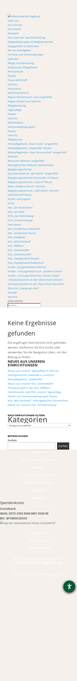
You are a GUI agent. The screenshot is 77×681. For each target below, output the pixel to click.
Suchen (12, 440)
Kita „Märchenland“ (19, 241)
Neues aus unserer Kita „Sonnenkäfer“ (31, 383)
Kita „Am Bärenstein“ (20, 207)
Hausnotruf (14, 88)
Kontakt (12, 292)
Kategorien (27, 419)
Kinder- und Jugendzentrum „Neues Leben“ (34, 275)
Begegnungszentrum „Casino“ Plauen (30, 182)
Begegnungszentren (20, 169)
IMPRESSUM (38, 533)
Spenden (13, 59)
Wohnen (13, 156)
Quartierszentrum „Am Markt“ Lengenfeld (33, 173)
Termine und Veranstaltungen (26, 54)
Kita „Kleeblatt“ (17, 237)
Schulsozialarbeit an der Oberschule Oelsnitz (35, 279)
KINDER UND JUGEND (38, 483)
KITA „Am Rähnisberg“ (21, 216)
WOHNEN (38, 468)
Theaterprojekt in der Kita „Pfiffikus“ (29, 388)
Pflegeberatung (17, 105)
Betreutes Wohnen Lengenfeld (26, 160)
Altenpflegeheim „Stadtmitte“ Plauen (30, 148)
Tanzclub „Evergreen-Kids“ (23, 288)
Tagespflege (15, 110)
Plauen (12, 75)
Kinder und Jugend (19, 199)
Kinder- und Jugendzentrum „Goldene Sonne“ (35, 271)
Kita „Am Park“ (16, 212)
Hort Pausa (14, 224)
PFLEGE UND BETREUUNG (38, 460)
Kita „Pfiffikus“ (16, 245)
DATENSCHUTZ (39, 541)
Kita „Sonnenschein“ (20, 254)
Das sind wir (15, 25)
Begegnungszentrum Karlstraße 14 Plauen (33, 177)
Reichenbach (15, 71)
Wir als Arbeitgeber (19, 50)
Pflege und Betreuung (21, 63)
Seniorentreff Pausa (20, 194)
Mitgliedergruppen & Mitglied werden (30, 42)
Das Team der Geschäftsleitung (26, 37)
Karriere (13, 297)
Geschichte (14, 29)
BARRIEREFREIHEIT (38, 548)
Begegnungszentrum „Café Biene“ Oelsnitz (33, 190)
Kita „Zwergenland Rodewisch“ (26, 262)
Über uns (13, 20)
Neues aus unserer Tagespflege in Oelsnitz (33, 370)
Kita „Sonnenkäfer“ (19, 250)
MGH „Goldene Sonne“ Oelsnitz (26, 186)
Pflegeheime (15, 139)
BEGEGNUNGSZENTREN (39, 475)
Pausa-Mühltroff (17, 80)
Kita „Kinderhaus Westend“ (24, 229)
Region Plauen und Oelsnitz (24, 101)
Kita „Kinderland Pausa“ (22, 233)
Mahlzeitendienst (18, 92)
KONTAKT (38, 491)
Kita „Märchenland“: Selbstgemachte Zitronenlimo (38, 400)
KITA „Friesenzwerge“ (20, 220)
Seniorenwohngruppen (21, 127)
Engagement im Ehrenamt (23, 46)
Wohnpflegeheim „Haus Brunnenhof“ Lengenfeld (37, 152)
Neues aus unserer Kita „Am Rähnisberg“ (32, 405)
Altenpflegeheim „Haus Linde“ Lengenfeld (33, 144)
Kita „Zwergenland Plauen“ (24, 258)
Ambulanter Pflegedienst (22, 67)
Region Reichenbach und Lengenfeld (30, 97)
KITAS (11, 203)
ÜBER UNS (38, 452)
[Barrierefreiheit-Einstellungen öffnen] (69, 586)
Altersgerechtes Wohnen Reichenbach (31, 165)
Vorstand (13, 33)
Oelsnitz (13, 84)
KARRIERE (38, 498)
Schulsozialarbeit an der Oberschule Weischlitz (36, 284)
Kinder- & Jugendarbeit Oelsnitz (27, 267)
